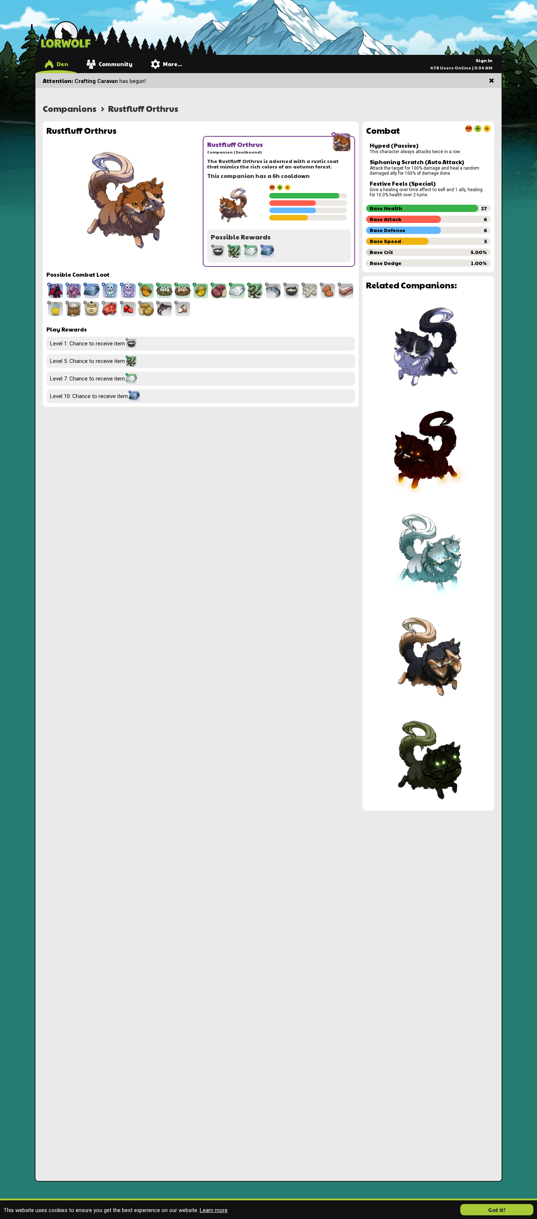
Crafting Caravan (96, 81)
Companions (69, 108)
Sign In (484, 60)
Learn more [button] (214, 1210)
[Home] (65, 34)
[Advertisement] (428, 865)
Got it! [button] (497, 1210)
